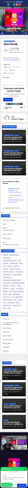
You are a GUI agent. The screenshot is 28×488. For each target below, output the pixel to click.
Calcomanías (16, 266)
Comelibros (6, 332)
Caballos (9, 266)
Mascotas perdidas (7, 299)
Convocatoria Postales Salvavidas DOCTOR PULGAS (12, 170)
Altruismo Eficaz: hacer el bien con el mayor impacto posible (13, 373)
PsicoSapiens (6, 347)
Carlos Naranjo (19, 271)
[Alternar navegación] (13, 33)
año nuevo (5, 263)
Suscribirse (8, 99)
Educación (12, 285)
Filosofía (5, 294)
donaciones (6, 285)
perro (4, 302)
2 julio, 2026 (8, 426)
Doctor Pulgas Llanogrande (17, 283)
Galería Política (7, 335)
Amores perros (6, 257)
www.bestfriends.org (14, 60)
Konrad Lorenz (6, 297)
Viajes (9, 308)
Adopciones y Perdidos (9, 41)
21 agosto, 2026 (9, 375)
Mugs (15, 299)
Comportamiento (7, 274)
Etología (13, 288)
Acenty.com (6, 319)
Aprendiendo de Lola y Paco (10, 244)
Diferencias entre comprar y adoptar (12, 280)
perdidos (20, 299)
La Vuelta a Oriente (8, 339)
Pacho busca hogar (8, 108)
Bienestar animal (14, 263)
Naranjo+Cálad (7, 343)
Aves (20, 260)
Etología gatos (19, 288)
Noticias (17, 135)
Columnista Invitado (8, 230)
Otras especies (7, 238)
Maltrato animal (19, 297)
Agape (21, 107)
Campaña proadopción (15, 269)
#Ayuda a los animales (15, 52)
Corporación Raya (17, 274)
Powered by (14, 471)
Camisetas (5, 269)
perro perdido (10, 302)
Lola (13, 297)
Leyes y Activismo (8, 234)
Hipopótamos (16, 294)
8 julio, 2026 (8, 410)
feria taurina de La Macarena (16, 291)
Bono (4, 266)
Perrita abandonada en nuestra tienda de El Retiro (13, 155)
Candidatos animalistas (8, 271)
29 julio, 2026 (9, 391)
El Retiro (19, 285)
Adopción (5, 255)
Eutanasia (5, 291)
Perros (4, 242)
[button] (23, 33)
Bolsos (21, 263)
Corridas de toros (7, 277)
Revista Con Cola (17, 305)
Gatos (4, 224)
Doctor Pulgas (14, 28)
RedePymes (6, 351)
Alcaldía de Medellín (14, 255)
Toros (4, 308)
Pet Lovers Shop (7, 305)
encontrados (6, 288)
